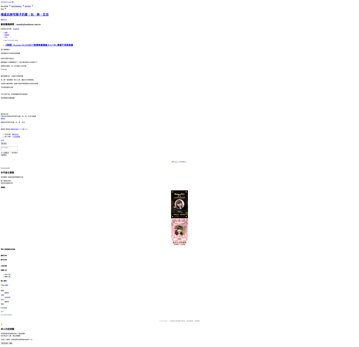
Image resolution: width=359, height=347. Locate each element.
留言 (16, 129)
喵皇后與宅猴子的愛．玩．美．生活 (25, 14)
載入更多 (3, 143)
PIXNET (165, 321)
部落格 (6, 35)
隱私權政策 (190, 321)
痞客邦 (12, 129)
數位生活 (15, 134)
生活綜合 (16, 29)
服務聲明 (197, 321)
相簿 (5, 32)
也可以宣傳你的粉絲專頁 (6, 315)
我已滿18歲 (4, 343)
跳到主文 (4, 19)
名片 (5, 37)
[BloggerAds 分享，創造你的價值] (179, 195)
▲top (2, 140)
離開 (11, 343)
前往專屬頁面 (179, 204)
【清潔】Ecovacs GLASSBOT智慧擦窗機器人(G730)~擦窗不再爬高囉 (38, 45)
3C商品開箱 (16, 136)
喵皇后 (3, 118)
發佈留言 (3, 155)
